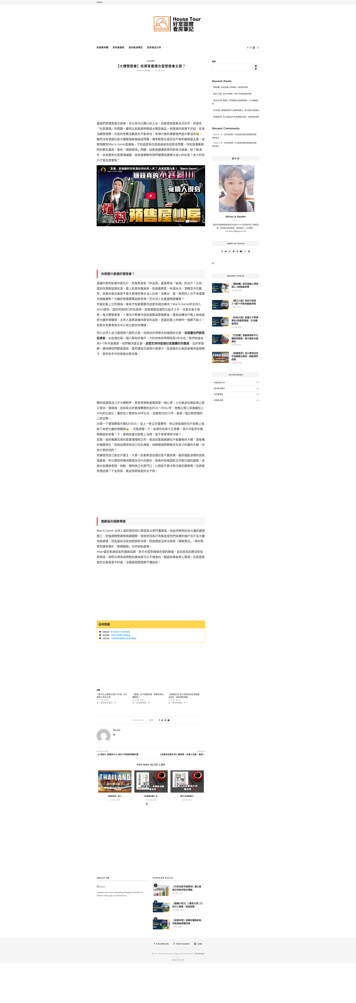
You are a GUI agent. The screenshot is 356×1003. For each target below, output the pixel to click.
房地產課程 (118, 47)
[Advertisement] (151, 98)
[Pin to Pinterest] (165, 720)
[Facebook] (247, 47)
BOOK (147, 70)
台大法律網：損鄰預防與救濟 (151, 572)
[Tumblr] (237, 251)
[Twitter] (226, 251)
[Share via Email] (169, 720)
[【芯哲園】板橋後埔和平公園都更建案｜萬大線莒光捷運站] (220, 339)
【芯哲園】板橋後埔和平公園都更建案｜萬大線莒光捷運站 (235, 110)
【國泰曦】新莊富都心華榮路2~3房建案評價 (230, 87)
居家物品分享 (154, 47)
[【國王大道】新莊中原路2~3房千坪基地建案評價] (220, 304)
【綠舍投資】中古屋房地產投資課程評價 (240, 134)
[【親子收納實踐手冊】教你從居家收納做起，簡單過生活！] (187, 781)
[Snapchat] (249, 251)
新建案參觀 (102, 47)
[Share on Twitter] (162, 720)
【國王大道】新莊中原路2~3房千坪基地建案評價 (231, 93)
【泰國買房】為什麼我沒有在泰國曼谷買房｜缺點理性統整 (183, 695)
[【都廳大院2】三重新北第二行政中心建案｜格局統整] (161, 907)
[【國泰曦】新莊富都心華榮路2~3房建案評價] (220, 288)
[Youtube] (241, 251)
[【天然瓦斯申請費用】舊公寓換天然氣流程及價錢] (161, 890)
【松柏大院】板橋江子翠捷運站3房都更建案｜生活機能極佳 (245, 320)
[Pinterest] (234, 251)
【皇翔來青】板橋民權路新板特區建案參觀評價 (186, 922)
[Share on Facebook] (159, 720)
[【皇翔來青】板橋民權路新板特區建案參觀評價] (161, 924)
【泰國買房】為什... (115, 796)
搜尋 (214, 61)
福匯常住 (105, 445)
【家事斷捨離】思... (151, 796)
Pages (99, 2)
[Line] (254, 47)
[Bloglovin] (245, 251)
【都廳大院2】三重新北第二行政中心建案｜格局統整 (187, 905)
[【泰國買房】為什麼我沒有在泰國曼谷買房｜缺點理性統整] (115, 781)
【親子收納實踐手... (187, 796)
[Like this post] (154, 720)
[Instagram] (250, 47)
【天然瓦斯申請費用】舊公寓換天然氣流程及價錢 (186, 888)
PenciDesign (199, 953)
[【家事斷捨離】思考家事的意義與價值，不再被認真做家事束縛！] (151, 781)
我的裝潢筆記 (136, 47)
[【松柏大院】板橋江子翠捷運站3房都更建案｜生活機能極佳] (220, 321)
